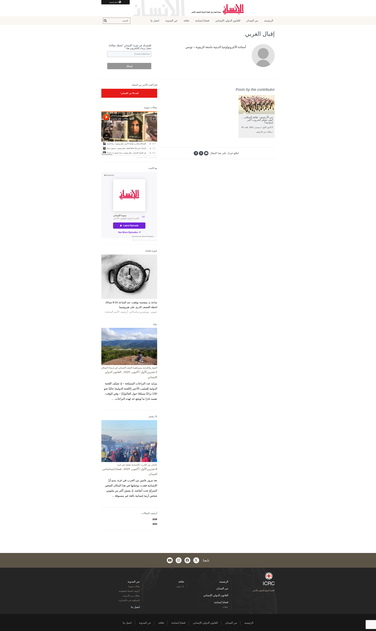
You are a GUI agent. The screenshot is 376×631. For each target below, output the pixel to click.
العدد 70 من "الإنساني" (129, 93)
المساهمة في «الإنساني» (129, 600)
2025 (154, 524)
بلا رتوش (180, 586)
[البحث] (105, 21)
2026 (154, 519)
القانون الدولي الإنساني (227, 20)
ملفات (225, 606)
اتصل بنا (154, 20)
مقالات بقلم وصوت (141, 157)
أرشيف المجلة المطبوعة (129, 591)
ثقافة (186, 20)
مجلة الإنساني (153, 157)
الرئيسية (268, 20)
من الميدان (252, 20)
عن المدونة (171, 20)
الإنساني (154, 240)
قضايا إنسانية (202, 20)
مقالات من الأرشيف (131, 595)
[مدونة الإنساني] (188, 8)
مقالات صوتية (134, 586)
